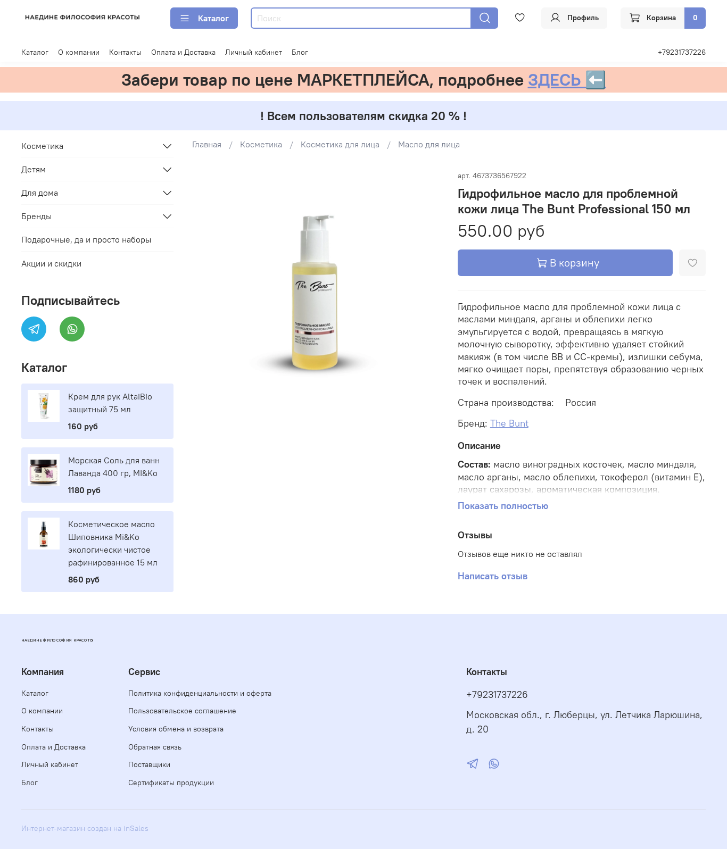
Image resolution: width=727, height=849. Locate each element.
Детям (33, 169)
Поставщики (149, 764)
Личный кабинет (253, 52)
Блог (300, 52)
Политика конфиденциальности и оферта (199, 693)
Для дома (39, 192)
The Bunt (509, 423)
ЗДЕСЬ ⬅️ (567, 79)
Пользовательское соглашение (182, 710)
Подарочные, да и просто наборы (86, 239)
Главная (206, 144)
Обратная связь (154, 747)
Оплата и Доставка (183, 52)
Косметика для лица (340, 144)
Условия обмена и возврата (176, 729)
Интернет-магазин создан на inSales (84, 828)
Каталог (213, 18)
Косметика (261, 144)
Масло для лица (429, 144)
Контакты (125, 52)
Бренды (36, 216)
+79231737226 (682, 52)
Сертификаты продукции (171, 782)
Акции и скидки (51, 263)
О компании (79, 52)
